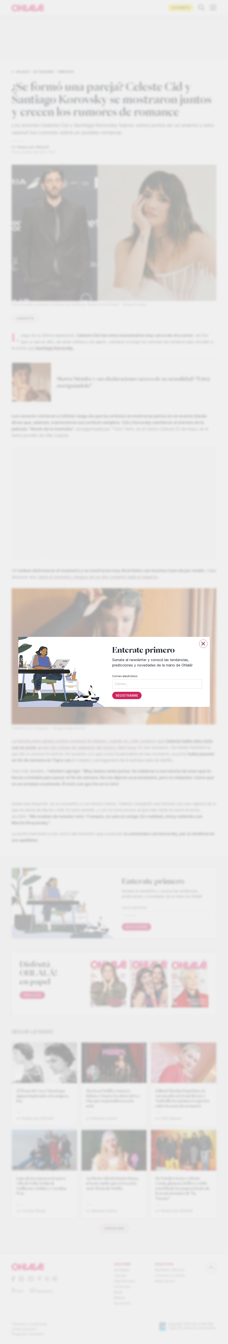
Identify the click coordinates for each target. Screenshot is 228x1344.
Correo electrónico (125, 676)
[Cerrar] (203, 644)
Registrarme (127, 696)
